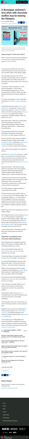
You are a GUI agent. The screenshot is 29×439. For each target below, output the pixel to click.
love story (15, 197)
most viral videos (12, 154)
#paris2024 (17, 122)
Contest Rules (6, 414)
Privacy (4, 405)
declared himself (6, 135)
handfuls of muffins (6, 142)
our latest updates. (11, 61)
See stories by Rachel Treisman (9, 388)
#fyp (6, 122)
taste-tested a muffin (12, 279)
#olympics (11, 122)
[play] (2, 437)
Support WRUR (22, 2)
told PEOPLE (6, 258)
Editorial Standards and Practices (10, 420)
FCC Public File (6, 417)
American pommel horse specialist (11, 251)
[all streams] (27, 437)
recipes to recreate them (8, 327)
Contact (4, 411)
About (4, 408)
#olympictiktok (5, 124)
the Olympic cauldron (15, 101)
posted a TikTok (22, 270)
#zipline (23, 168)
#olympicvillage (14, 124)
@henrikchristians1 (6, 120)
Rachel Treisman (10, 21)
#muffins (21, 124)
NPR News (5, 370)
